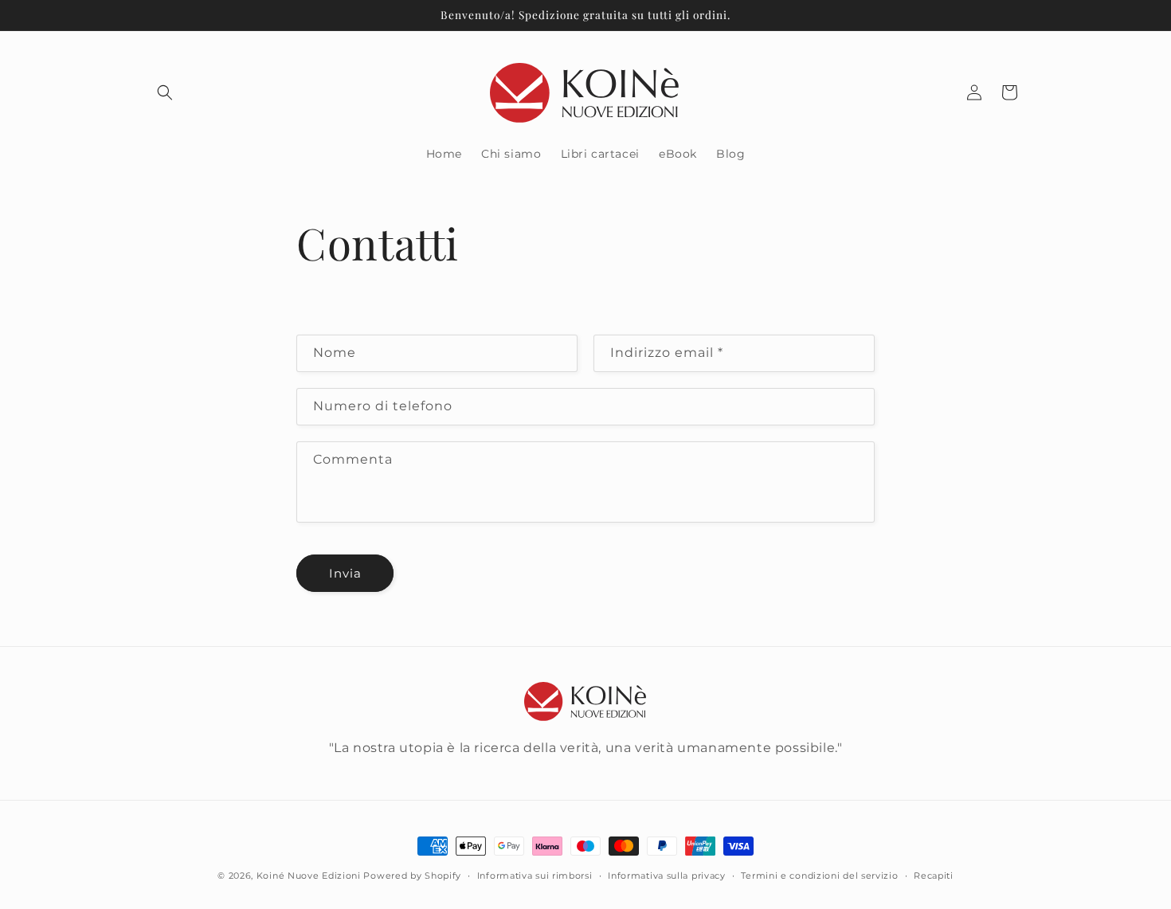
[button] (164, 92)
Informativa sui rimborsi (535, 874)
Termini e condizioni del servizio (819, 874)
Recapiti (934, 874)
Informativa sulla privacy (667, 874)
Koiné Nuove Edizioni (309, 875)
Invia (345, 573)
